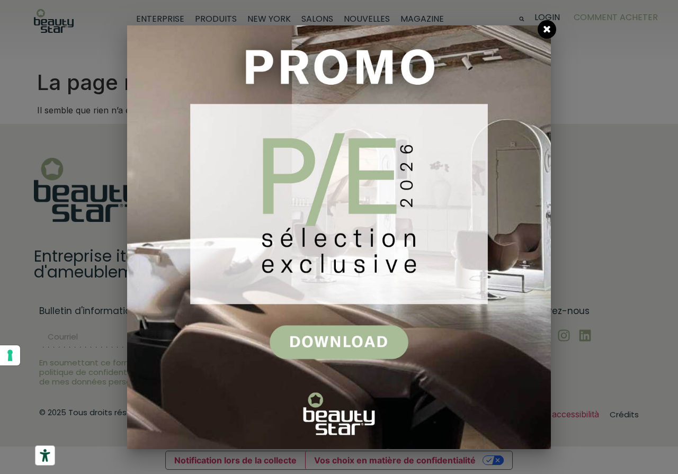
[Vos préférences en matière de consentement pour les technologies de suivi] (10, 355)
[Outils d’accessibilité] (45, 455)
